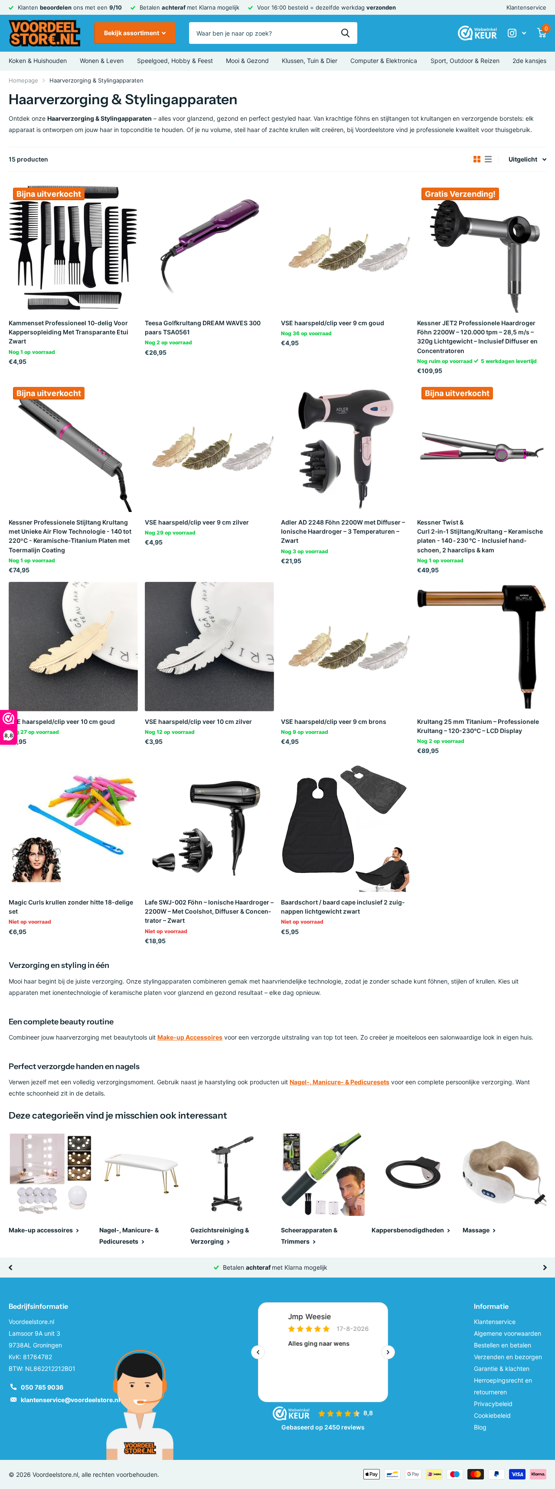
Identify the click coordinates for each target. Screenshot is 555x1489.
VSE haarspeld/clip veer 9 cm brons (333, 721)
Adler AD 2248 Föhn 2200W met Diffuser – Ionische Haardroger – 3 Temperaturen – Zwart (343, 531)
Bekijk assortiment (132, 32)
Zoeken (345, 33)
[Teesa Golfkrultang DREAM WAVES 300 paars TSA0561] (209, 248)
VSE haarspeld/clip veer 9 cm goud (332, 323)
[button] (10, 1268)
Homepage (23, 80)
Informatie (491, 1306)
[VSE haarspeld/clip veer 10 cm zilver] (209, 646)
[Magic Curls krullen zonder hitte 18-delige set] (73, 827)
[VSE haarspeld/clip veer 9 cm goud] (345, 248)
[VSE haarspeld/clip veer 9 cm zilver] (209, 447)
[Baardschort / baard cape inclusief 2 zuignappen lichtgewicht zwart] (345, 827)
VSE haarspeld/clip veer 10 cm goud (62, 721)
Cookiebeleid (492, 1415)
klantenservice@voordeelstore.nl (70, 1399)
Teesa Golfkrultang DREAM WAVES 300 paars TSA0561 (203, 327)
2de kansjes (529, 60)
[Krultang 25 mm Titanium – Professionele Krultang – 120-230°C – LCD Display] (481, 646)
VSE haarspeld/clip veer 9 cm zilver (197, 522)
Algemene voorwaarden (507, 1333)
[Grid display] (476, 159)
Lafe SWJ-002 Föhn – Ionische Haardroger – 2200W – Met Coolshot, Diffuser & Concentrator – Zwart (209, 911)
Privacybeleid (493, 1403)
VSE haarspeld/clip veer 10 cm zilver (198, 721)
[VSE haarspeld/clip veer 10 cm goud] (73, 646)
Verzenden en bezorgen (508, 1356)
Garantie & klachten (501, 1368)
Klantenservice (526, 7)
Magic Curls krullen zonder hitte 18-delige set (71, 906)
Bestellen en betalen (502, 1345)
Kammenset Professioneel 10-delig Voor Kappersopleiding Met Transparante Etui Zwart (68, 332)
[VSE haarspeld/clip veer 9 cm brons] (345, 646)
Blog (480, 1427)
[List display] (488, 159)
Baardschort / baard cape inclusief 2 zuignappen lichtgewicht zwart (343, 906)
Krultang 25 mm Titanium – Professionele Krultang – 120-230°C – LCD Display (478, 726)
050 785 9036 (42, 1387)
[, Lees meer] (516, 33)
